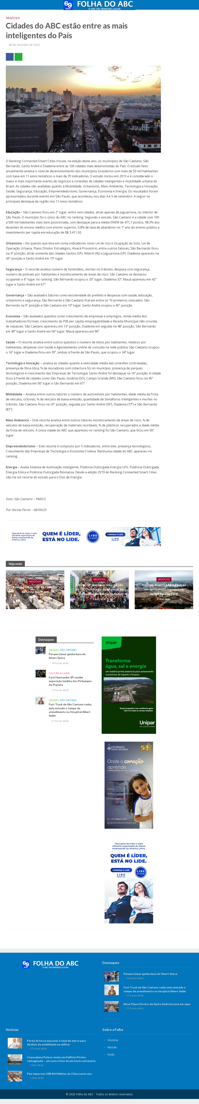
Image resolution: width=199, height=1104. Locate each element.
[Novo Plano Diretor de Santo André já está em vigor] (111, 1006)
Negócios (13, 18)
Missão (112, 1047)
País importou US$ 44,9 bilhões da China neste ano (35, 589)
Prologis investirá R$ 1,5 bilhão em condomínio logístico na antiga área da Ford (164, 589)
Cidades (54, 650)
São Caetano (68, 650)
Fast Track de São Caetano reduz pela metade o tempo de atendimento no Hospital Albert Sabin (70, 710)
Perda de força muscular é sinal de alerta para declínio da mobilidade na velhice (56, 1042)
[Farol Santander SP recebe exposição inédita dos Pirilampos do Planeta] (41, 673)
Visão (110, 1054)
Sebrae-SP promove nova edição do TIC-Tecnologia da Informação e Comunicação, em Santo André (99, 589)
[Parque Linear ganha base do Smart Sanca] (41, 650)
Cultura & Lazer (59, 673)
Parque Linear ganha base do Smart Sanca (67, 655)
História (112, 1040)
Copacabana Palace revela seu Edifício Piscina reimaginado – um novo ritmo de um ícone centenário (61, 1059)
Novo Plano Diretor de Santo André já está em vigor (157, 1004)
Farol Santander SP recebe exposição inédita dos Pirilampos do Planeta (70, 681)
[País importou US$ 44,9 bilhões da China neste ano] (15, 1076)
